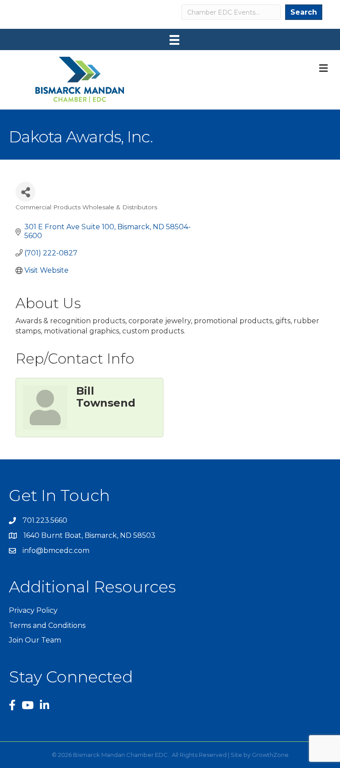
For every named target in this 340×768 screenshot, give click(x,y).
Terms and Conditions (47, 625)
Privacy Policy (33, 610)
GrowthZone (270, 754)
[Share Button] (25, 192)
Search (303, 12)
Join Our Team (35, 640)
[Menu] (174, 40)
